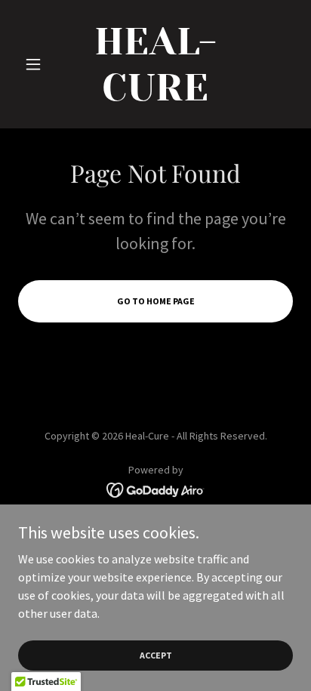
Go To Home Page (156, 301)
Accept (156, 655)
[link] (156, 64)
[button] (39, 64)
